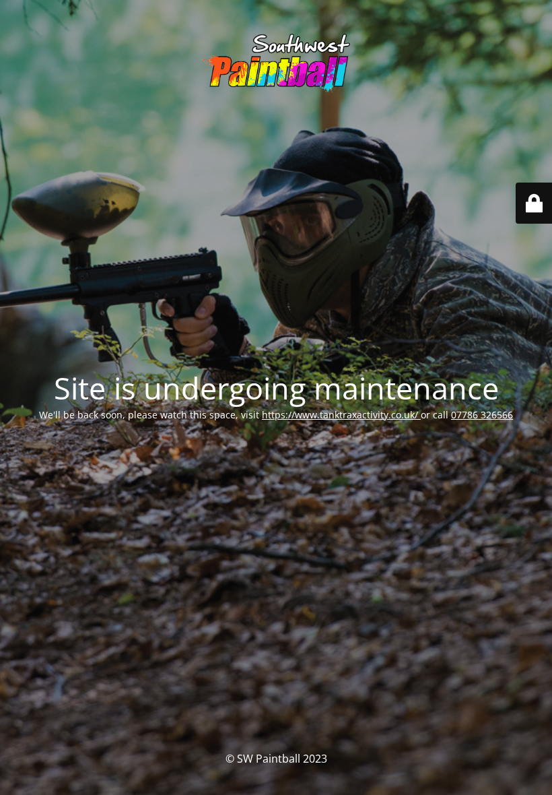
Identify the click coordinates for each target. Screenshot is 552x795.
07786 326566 (482, 414)
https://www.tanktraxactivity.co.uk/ (341, 414)
